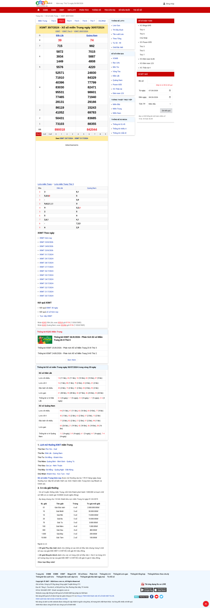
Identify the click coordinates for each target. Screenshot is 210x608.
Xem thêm (72, 360)
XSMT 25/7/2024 (46, 275)
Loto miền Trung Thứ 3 (64, 184)
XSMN (53, 10)
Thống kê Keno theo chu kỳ (158, 574)
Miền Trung (117, 109)
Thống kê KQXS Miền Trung (49, 332)
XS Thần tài (117, 89)
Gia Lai (48, 466)
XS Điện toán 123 (147, 63)
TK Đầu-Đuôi (118, 30)
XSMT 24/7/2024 (46, 279)
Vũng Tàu (116, 71)
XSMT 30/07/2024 (81, 31)
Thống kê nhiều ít (119, 129)
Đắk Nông (69, 470)
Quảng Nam (91, 35)
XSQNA (63, 325)
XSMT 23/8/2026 (46, 250)
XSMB (45, 10)
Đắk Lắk (60, 35)
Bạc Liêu (116, 63)
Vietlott (72, 10)
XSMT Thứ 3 (67, 31)
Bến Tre (116, 67)
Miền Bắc (116, 104)
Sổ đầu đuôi (124, 10)
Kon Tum (61, 474)
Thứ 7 (142, 55)
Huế (55, 449)
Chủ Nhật (143, 38)
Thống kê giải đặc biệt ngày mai (92, 577)
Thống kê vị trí (105, 574)
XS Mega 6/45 (145, 25)
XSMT (61, 10)
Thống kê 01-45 (119, 124)
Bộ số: (141, 81)
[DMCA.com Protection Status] (141, 597)
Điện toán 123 (118, 93)
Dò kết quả (166, 111)
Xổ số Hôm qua (117, 54)
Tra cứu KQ (109, 10)
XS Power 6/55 (146, 42)
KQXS (44, 322)
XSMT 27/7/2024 (46, 267)
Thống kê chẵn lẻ (119, 133)
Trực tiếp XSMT (46, 316)
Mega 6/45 (72, 574)
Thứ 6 (142, 34)
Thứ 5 (142, 51)
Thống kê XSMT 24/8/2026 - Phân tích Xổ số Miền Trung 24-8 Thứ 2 (67, 353)
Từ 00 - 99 (117, 43)
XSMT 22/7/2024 (46, 287)
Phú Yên (49, 449)
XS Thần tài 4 (145, 68)
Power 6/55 (117, 85)
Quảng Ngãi (59, 470)
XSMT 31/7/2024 (81, 138)
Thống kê (96, 10)
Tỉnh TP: (142, 104)
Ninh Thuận (57, 466)
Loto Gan (116, 25)
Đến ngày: (143, 97)
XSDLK (60, 322)
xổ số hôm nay (52, 312)
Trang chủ (40, 574)
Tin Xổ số (137, 10)
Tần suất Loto (118, 34)
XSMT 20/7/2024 (46, 296)
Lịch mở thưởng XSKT (50, 445)
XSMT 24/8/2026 (46, 246)
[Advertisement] (72, 163)
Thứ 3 (142, 46)
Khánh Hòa (58, 457)
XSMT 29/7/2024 (66, 138)
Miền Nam (117, 113)
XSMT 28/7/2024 (46, 263)
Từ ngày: (142, 90)
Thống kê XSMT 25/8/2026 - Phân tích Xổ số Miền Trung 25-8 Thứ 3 (67, 348)
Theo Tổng (117, 39)
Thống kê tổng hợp (137, 574)
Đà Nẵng (48, 457)
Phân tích (84, 10)
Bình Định (61, 461)
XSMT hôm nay (46, 238)
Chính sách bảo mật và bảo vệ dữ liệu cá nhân (52, 599)
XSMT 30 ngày (52, 308)
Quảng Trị (70, 461)
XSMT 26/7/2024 (46, 271)
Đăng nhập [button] (170, 4)
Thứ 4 (142, 30)
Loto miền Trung (45, 184)
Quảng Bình (51, 461)
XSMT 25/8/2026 (46, 242)
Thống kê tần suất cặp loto (67, 577)
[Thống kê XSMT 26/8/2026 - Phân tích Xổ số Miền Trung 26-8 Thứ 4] (45, 340)
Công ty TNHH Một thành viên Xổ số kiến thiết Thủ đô (95, 596)
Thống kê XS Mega (119, 119)
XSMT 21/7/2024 (46, 292)
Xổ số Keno (82, 574)
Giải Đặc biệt (118, 47)
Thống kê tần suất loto (45, 577)
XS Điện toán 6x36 (147, 59)
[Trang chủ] (38, 10)
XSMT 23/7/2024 (46, 283)
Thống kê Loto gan (120, 574)
